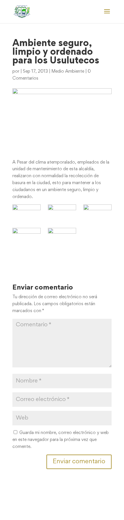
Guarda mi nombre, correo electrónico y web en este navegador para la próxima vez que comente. (60, 440)
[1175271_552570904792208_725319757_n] (97, 212)
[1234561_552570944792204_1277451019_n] (26, 236)
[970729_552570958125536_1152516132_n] (62, 212)
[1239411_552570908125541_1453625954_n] (62, 236)
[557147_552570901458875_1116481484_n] (26, 212)
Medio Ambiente (67, 71)
